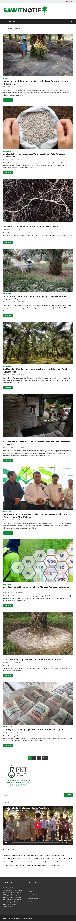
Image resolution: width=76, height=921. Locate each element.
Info (9, 511)
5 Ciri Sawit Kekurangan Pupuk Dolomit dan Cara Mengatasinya (33, 659)
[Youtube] (67, 2)
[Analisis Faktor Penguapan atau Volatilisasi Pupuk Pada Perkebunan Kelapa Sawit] (38, 128)
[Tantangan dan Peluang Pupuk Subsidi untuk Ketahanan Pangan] (38, 704)
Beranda (31, 888)
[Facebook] (70, 2)
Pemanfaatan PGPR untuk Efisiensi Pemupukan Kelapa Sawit (31, 226)
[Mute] (67, 843)
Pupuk (5, 78)
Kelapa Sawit (7, 151)
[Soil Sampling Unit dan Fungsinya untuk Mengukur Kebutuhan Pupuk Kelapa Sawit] (38, 344)
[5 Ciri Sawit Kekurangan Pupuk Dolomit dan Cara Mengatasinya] (38, 634)
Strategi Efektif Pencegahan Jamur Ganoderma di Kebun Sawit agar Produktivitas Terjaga (34, 855)
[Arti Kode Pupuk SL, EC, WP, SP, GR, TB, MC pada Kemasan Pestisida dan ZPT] (38, 561)
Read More (8, 100)
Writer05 (20, 86)
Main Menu (11, 21)
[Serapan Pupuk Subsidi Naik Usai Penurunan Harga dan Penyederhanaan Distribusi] (38, 416)
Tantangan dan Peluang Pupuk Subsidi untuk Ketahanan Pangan (33, 729)
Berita (5, 439)
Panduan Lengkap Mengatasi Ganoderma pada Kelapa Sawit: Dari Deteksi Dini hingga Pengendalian (38, 858)
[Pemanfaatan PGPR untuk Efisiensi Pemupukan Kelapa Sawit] (38, 201)
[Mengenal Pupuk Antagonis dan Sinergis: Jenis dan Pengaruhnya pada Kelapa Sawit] (38, 56)
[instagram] (72, 2)
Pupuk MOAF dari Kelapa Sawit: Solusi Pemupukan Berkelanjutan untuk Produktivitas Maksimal (37, 862)
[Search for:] (38, 795)
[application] (38, 825)
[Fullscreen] (70, 843)
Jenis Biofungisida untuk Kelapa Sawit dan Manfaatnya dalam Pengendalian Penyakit (32, 865)
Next (45, 758)
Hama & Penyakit (34, 898)
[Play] (6, 843)
